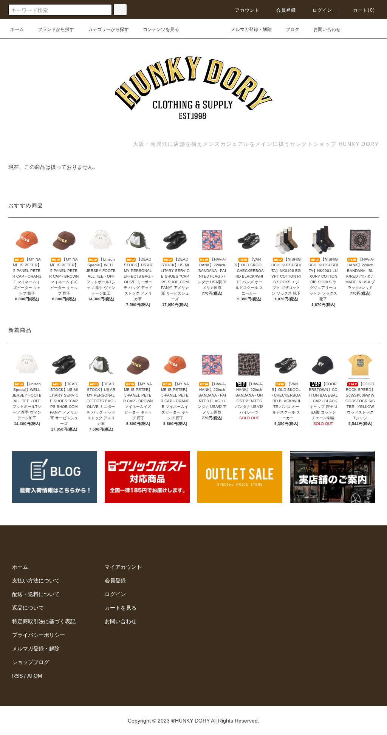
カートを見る (120, 608)
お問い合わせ (327, 29)
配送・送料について (36, 594)
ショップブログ (30, 662)
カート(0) (364, 10)
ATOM (34, 676)
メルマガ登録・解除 (251, 29)
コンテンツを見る (161, 29)
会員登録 (286, 10)
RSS (17, 676)
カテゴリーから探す (108, 29)
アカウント (247, 10)
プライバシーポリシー (38, 635)
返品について (28, 608)
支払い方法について (36, 581)
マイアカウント (123, 567)
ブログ (292, 29)
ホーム (17, 29)
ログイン (323, 10)
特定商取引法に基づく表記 (44, 621)
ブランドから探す (56, 29)
